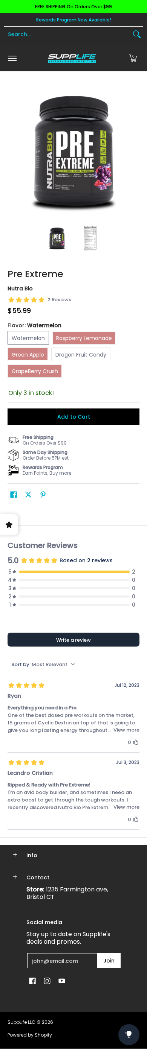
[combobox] (67, 34)
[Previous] (13, 152)
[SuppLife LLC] (71, 58)
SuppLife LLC (21, 1022)
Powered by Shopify (30, 1035)
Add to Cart (73, 417)
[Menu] (12, 58)
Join (109, 960)
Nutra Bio (20, 288)
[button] (133, 58)
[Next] (134, 152)
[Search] (137, 34)
